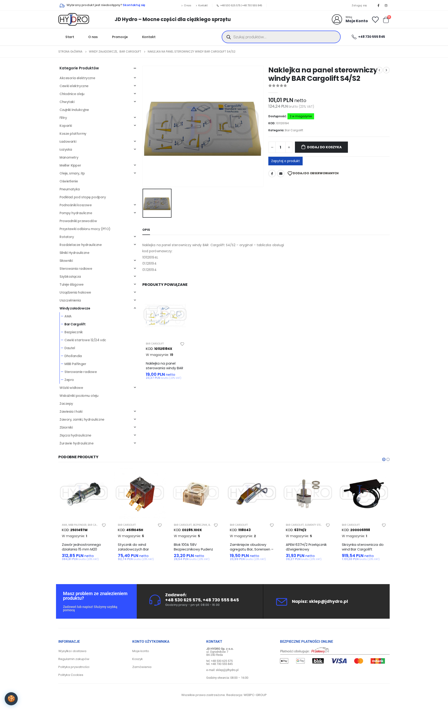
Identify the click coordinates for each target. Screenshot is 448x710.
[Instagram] (386, 5)
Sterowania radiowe (76, 268)
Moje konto (140, 651)
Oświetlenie (69, 181)
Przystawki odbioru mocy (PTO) (85, 229)
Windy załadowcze (75, 308)
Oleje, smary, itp (72, 173)
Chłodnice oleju (72, 94)
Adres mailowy (280, 173)
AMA (68, 316)
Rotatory (67, 236)
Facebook (272, 173)
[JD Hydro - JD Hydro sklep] (73, 19)
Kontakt (203, 5)
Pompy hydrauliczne (76, 213)
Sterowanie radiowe (80, 371)
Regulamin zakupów (73, 659)
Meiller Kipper (70, 165)
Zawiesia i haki (71, 411)
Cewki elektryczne (74, 86)
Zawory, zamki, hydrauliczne (82, 419)
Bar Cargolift (294, 130)
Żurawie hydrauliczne (77, 443)
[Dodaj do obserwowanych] (182, 344)
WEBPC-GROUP (255, 695)
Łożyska (66, 149)
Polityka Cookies (70, 675)
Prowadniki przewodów (78, 221)
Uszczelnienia (70, 300)
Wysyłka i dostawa (72, 651)
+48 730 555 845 (252, 5)
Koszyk (137, 659)
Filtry (63, 117)
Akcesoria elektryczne (77, 78)
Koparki (66, 125)
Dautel (69, 348)
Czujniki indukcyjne (74, 109)
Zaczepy (66, 403)
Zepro (69, 379)
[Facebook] (378, 5)
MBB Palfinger (75, 364)
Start (69, 37)
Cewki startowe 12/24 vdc (85, 340)
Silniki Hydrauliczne (74, 252)
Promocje (120, 37)
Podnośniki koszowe (75, 205)
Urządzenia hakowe (75, 292)
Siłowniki (66, 260)
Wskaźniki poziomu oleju (79, 395)
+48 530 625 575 (230, 5)
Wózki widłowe (71, 387)
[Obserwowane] (375, 19)
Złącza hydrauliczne (75, 435)
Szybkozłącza (70, 276)
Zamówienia (141, 667)
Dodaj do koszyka (324, 147)
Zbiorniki (66, 427)
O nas (187, 5)
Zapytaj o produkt (285, 161)
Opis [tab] (146, 229)
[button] (384, 459)
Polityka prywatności (73, 667)
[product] (165, 315)
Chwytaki (67, 101)
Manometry (69, 157)
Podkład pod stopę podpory (83, 197)
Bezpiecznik (73, 332)
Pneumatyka (70, 189)
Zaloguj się (359, 5)
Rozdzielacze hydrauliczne (81, 244)
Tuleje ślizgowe (72, 284)
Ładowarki (68, 141)
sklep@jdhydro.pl (328, 601)
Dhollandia (73, 356)
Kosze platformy (73, 133)
